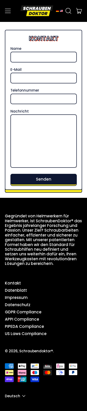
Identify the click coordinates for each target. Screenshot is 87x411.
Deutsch (12, 396)
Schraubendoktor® (36, 351)
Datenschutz (17, 305)
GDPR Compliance (23, 312)
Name (15, 49)
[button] (68, 11)
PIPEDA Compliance (24, 326)
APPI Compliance (22, 319)
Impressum (16, 297)
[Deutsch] (57, 11)
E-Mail (16, 70)
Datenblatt (16, 290)
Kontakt (13, 283)
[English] (61, 11)
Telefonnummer (24, 90)
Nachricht (19, 111)
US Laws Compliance (26, 333)
